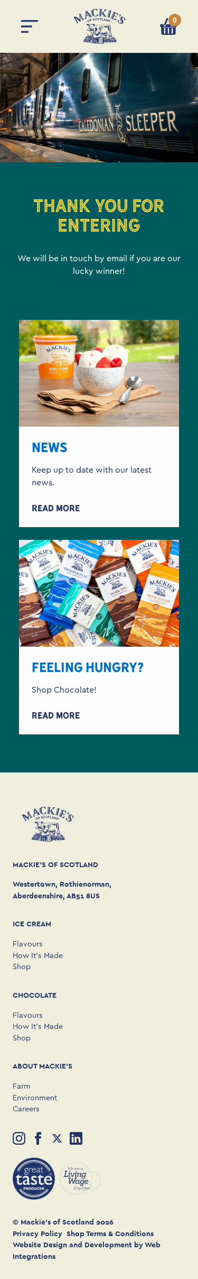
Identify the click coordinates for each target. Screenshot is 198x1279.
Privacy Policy (37, 1233)
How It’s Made (38, 956)
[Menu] (29, 26)
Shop (22, 967)
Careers (26, 1109)
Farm (22, 1086)
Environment (35, 1098)
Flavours (28, 944)
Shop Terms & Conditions (110, 1233)
